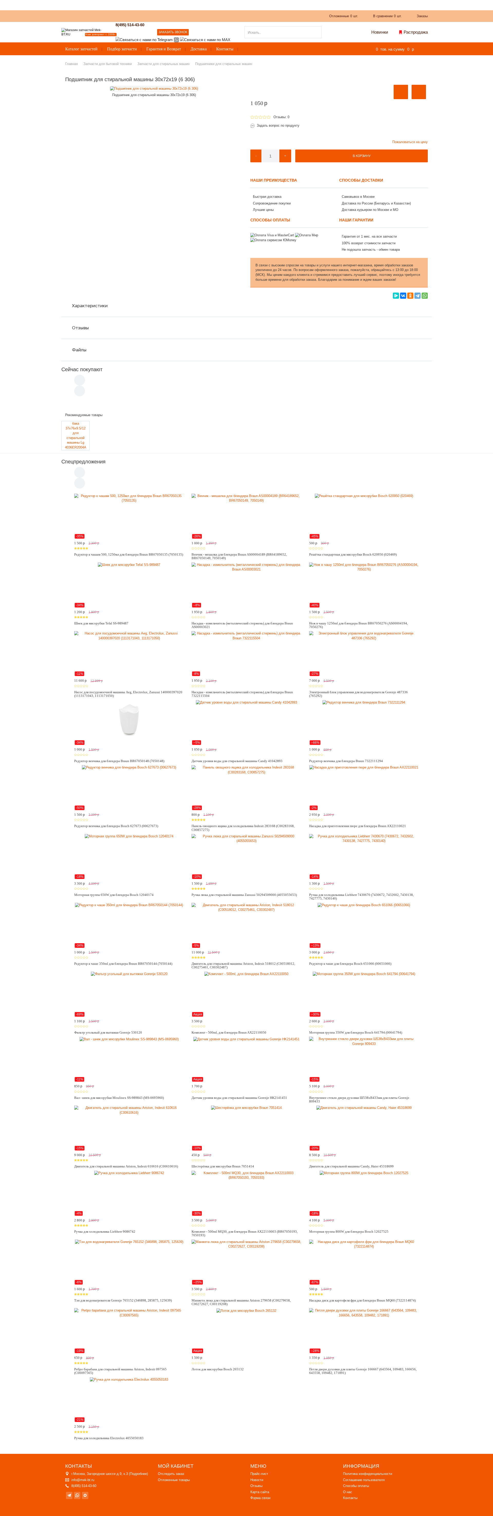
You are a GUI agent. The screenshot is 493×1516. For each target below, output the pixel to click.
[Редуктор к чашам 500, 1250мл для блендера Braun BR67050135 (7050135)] (129, 516)
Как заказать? (133, 16)
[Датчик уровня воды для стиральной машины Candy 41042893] (246, 722)
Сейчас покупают (81, 369)
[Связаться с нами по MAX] (85, 1495)
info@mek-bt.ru (82, 1480)
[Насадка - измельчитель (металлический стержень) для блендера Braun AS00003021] (246, 585)
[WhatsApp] (425, 296)
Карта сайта (259, 1492)
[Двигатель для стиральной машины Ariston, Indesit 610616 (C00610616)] (129, 1128)
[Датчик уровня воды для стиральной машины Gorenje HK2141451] (246, 1059)
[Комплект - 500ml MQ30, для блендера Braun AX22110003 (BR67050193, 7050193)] (246, 1193)
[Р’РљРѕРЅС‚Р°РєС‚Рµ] (403, 296)
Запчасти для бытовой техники (107, 64)
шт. (343, 16)
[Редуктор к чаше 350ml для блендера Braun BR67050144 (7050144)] (129, 925)
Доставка (199, 49)
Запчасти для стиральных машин (163, 64)
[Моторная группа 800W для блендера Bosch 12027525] (364, 1193)
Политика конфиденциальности (367, 1474)
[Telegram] (417, 296)
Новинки (379, 32)
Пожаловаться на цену (410, 142)
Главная (71, 64)
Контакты (224, 49)
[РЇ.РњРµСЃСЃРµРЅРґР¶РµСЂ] (396, 296)
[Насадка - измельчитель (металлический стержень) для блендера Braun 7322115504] (246, 653)
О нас (155, 16)
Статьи (192, 16)
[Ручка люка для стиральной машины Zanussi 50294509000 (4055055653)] (246, 856)
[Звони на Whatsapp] (176, 39)
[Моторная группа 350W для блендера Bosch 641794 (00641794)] (364, 994)
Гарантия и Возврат (163, 49)
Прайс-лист (259, 1474)
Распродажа (416, 32)
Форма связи (260, 1498)
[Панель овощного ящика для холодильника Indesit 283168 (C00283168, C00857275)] (246, 787)
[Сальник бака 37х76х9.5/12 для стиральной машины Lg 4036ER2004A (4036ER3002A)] (75, 435)
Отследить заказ (171, 1474)
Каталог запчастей (81, 49)
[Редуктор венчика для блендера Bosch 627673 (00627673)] (129, 787)
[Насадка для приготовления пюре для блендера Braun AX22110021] (364, 787)
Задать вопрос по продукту (278, 125)
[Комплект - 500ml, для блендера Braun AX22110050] (246, 994)
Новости (256, 1480)
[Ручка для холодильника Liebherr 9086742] (129, 1193)
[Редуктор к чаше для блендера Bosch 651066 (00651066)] (364, 925)
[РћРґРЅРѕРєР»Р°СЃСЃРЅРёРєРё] (410, 296)
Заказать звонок (173, 32)
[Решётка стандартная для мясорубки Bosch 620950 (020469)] (364, 516)
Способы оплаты (356, 1486)
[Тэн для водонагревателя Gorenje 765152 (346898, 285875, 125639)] (129, 1262)
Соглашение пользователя (364, 1480)
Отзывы (80, 328)
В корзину (362, 156)
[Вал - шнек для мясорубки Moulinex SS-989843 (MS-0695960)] (129, 1059)
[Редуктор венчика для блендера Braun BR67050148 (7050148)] (129, 722)
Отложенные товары (174, 1480)
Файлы (79, 350)
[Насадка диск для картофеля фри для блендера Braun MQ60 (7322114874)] (364, 1262)
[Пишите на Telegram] (144, 39)
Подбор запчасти (122, 49)
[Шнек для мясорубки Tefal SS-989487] (129, 585)
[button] (401, 92)
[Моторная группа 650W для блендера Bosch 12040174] (129, 856)
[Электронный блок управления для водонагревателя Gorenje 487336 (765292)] (364, 653)
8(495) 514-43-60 (130, 25)
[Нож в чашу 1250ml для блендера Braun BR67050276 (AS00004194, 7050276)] (364, 585)
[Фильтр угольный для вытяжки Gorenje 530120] (129, 994)
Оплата (173, 16)
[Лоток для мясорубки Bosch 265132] (246, 1330)
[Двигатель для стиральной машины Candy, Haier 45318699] (364, 1128)
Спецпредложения (83, 461)
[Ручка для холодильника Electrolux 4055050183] (129, 1399)
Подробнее (138, 1474)
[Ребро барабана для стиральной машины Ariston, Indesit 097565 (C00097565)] (129, 1330)
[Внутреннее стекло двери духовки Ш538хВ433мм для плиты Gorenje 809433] (364, 1059)
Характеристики (90, 305)
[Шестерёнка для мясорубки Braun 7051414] (246, 1128)
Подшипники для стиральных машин (223, 64)
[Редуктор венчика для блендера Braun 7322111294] (364, 722)
